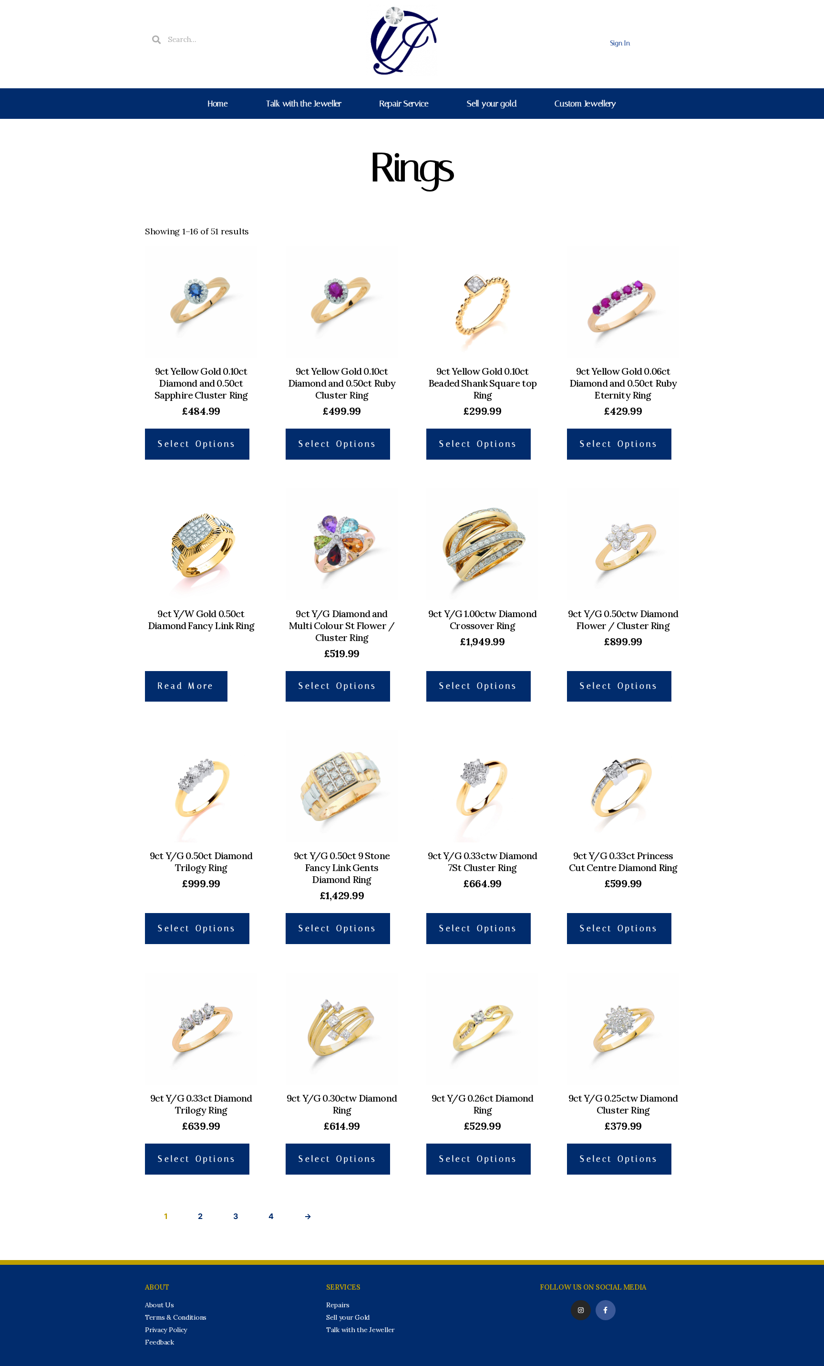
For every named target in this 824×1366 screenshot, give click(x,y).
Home (218, 103)
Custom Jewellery (585, 103)
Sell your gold (491, 103)
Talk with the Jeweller (303, 103)
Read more (186, 686)
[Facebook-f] (606, 1310)
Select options (197, 444)
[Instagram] (581, 1310)
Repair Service (404, 103)
